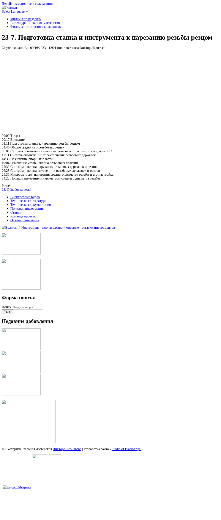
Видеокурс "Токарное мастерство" (35, 23)
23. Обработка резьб (16, 189)
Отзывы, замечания (24, 220)
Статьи (15, 212)
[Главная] (9, 7)
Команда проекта (23, 216)
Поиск (7, 307)
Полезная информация (27, 208)
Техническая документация (30, 204)
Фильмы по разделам (25, 19)
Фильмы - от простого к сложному (36, 26)
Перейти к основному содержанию (28, 3)
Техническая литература (28, 201)
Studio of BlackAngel (126, 449)
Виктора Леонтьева (67, 449)
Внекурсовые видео (25, 197)
